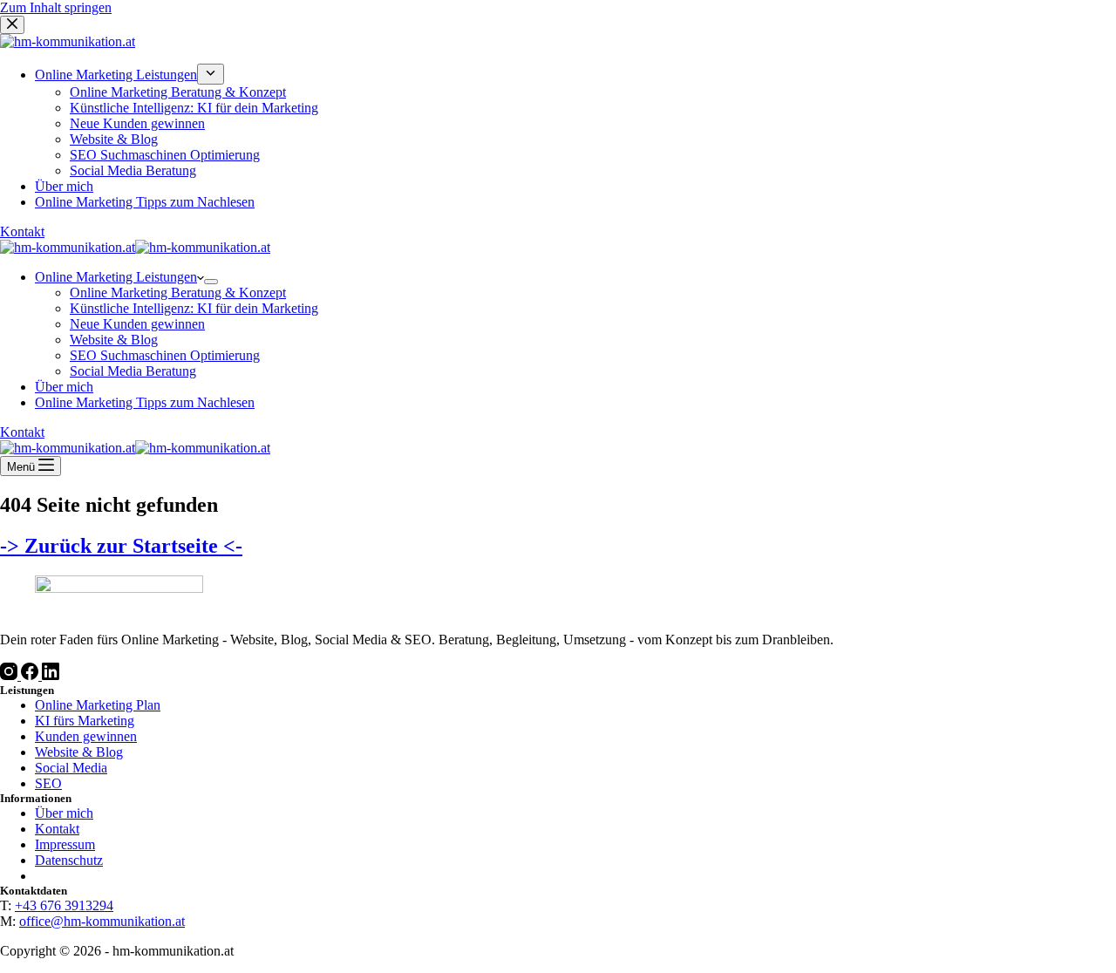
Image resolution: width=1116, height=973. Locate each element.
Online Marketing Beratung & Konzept (178, 292)
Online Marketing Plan (97, 704)
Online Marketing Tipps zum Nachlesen (145, 402)
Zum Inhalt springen (56, 7)
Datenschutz (69, 860)
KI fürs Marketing (84, 720)
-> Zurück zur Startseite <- (121, 545)
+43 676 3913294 (64, 905)
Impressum (65, 844)
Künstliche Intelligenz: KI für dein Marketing (194, 308)
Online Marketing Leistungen (116, 276)
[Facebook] (31, 675)
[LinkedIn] (50, 675)
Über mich (64, 386)
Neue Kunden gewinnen (137, 323)
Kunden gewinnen (86, 736)
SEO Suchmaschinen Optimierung (165, 355)
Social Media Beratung (133, 371)
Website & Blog (114, 339)
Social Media (71, 767)
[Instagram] (10, 675)
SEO (48, 783)
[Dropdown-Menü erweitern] (211, 281)
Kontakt (22, 432)
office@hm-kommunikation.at (102, 921)
